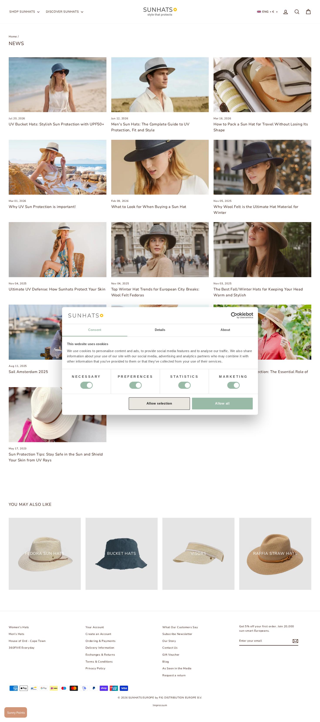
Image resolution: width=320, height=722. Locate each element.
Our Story (169, 641)
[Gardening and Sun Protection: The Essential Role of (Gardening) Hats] (262, 332)
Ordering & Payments (100, 641)
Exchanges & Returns (100, 655)
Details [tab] (160, 330)
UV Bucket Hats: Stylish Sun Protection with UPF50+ (56, 124)
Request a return (174, 675)
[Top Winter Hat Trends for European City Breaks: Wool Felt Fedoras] (160, 249)
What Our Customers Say (180, 627)
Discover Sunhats (63, 12)
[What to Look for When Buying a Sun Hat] (160, 167)
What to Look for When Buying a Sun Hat (149, 206)
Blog (165, 662)
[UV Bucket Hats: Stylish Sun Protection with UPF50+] (57, 84)
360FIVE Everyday (22, 648)
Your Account (95, 627)
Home (13, 37)
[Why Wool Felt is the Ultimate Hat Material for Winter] (262, 167)
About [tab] (225, 330)
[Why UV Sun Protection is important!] (57, 167)
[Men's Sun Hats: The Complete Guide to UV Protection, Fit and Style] (160, 84)
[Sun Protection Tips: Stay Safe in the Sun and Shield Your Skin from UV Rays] (57, 414)
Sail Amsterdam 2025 (28, 371)
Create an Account (98, 634)
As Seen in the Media (177, 668)
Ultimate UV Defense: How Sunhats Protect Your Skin (57, 289)
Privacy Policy (96, 668)
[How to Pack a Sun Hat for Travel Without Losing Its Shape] (262, 84)
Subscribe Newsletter (177, 634)
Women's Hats (19, 627)
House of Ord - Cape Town (27, 641)
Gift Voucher (171, 655)
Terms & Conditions (99, 662)
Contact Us (170, 648)
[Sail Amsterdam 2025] (57, 332)
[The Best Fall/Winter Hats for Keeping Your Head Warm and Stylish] (262, 249)
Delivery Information (100, 648)
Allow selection (159, 403)
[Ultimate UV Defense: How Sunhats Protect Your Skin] (57, 249)
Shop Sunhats (22, 12)
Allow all (222, 403)
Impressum (160, 705)
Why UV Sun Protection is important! (42, 206)
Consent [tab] (94, 330)
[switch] (135, 385)
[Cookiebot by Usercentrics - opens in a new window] (234, 315)
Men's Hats (16, 634)
